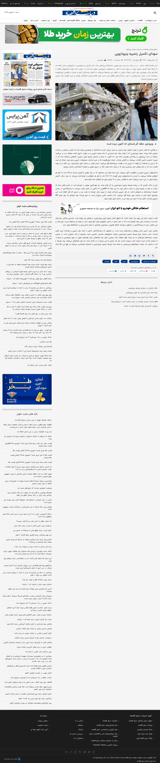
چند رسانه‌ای (45, 20)
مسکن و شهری (129, 20)
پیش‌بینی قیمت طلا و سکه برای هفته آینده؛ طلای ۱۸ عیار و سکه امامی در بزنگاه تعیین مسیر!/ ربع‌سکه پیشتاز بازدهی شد (29, 308)
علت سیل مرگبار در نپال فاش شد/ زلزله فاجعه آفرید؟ (33, 314)
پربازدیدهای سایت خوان (27, 206)
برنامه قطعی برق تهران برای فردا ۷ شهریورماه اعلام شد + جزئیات (29, 278)
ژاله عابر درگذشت (46, 342)
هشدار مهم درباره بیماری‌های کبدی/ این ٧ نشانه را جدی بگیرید (30, 351)
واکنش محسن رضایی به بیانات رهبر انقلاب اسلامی (34, 628)
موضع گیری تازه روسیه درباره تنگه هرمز (38, 260)
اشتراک (80, 729)
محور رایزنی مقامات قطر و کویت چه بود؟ (37, 580)
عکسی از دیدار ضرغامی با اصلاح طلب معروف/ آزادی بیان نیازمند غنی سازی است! (28, 501)
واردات (106, 261)
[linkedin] (139, 256)
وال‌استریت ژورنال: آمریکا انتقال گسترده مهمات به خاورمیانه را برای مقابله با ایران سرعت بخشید (28, 482)
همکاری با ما (78, 738)
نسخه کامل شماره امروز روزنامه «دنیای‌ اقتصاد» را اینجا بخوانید (27, 89)
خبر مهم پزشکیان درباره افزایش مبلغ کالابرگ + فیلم (34, 535)
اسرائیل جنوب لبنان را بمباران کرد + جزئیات (37, 584)
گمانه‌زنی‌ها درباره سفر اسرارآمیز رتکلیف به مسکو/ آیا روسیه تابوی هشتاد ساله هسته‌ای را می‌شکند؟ (29, 540)
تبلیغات (80, 725)
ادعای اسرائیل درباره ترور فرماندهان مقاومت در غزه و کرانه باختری (29, 694)
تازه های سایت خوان (27, 414)
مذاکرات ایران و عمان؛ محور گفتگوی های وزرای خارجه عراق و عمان (28, 615)
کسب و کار (34, 20)
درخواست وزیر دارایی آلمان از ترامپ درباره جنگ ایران (33, 526)
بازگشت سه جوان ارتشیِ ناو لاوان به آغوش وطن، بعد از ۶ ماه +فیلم (28, 318)
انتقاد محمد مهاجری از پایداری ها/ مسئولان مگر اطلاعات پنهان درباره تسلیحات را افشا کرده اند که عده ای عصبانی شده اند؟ (28, 552)
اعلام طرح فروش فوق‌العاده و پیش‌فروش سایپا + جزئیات (32, 283)
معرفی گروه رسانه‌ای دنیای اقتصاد (140, 721)
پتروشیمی (134, 261)
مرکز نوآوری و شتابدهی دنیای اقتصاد (104, 729)
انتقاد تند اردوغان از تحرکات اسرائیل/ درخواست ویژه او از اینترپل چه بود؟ (28, 437)
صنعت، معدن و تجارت (107, 20)
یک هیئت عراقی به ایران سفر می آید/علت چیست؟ (34, 521)
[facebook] (148, 256)
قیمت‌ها (62, 20)
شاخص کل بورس (57, 3)
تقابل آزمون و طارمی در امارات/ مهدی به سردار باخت (33, 633)
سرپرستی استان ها (76, 734)
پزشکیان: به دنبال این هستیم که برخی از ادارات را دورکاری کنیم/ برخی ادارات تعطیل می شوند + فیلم (27, 289)
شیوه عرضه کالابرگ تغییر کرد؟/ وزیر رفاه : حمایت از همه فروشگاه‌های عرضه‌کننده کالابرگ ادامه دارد (27, 254)
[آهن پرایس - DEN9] (27, 124)
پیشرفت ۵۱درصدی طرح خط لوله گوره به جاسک (141, 306)
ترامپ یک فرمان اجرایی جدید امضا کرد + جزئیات (34, 619)
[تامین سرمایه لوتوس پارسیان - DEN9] (27, 159)
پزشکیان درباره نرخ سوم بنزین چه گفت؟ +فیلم (35, 698)
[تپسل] (62, 204)
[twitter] (144, 256)
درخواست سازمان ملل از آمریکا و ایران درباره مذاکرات (33, 638)
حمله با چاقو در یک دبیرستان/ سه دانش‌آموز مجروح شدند (31, 677)
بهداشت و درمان (149, 261)
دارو (124, 261)
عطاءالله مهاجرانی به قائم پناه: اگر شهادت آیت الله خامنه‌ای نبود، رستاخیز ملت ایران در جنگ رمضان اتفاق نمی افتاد (29, 494)
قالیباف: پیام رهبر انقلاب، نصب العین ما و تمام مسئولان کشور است (28, 682)
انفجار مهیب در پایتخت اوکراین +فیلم (38, 673)
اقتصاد (140, 20)
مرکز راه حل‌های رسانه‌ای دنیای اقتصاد (104, 740)
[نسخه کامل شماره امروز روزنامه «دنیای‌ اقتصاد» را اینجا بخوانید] (27, 68)
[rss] (80, 752)
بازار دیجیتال (92, 20)
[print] (130, 256)
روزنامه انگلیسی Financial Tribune (105, 745)
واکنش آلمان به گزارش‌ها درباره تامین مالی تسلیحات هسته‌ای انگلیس (27, 642)
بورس (120, 20)
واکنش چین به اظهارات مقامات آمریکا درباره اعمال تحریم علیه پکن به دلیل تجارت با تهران (28, 324)
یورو (131, 3)
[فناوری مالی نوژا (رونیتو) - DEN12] (27, 389)
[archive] (66, 752)
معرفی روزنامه (43, 721)
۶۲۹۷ (149, 60)
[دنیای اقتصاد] (80, 13)
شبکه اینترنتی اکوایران (144, 729)
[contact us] (71, 752)
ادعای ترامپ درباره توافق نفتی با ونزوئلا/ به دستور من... (32, 530)
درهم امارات (108, 3)
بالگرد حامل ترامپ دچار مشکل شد (39, 365)
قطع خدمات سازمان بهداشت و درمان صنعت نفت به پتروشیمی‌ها (134, 301)
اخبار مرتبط (106, 282)
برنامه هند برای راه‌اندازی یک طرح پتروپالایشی (142, 292)
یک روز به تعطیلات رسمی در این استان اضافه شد (34, 432)
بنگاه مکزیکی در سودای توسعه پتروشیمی (143, 288)
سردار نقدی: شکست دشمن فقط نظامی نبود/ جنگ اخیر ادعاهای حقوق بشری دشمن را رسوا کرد (29, 609)
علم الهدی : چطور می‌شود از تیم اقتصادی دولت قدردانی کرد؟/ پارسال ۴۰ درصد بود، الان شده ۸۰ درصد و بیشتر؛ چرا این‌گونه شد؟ (27, 331)
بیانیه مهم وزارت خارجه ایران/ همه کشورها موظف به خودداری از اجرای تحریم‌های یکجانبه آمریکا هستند (29, 265)
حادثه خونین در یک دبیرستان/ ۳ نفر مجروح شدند (34, 337)
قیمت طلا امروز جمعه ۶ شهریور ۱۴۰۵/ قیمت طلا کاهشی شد (30, 222)
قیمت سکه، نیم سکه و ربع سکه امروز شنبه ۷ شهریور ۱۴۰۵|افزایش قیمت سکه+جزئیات (28, 444)
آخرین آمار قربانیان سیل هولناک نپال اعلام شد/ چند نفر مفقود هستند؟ (30, 590)
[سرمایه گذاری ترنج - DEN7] (80, 34)
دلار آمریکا (27, 3)
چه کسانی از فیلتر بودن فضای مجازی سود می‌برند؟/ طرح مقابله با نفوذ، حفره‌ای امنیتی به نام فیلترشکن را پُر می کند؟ (28, 468)
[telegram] (135, 256)
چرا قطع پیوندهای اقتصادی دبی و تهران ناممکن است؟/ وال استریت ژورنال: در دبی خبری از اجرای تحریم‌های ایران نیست (28, 566)
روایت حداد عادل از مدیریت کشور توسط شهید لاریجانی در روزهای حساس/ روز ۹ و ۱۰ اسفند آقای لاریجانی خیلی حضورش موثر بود (28, 272)
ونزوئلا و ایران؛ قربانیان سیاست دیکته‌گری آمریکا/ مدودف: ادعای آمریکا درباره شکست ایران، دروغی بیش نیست (27, 597)
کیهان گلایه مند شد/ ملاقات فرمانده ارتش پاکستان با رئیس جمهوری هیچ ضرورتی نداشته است (28, 475)
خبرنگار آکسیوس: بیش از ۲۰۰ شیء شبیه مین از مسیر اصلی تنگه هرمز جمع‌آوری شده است (27, 515)
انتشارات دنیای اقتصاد (109, 721)
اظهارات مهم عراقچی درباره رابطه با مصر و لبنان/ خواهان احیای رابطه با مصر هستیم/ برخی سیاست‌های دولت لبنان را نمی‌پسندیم (28, 425)
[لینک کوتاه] (153, 256)
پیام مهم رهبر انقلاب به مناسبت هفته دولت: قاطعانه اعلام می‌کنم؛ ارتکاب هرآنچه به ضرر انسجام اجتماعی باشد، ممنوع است (28, 296)
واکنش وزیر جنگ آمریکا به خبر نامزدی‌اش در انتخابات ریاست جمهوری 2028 (27, 508)
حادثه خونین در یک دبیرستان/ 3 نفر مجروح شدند (34, 603)
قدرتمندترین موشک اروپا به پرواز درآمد (38, 346)
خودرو (83, 20)
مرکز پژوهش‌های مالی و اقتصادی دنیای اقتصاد (103, 735)
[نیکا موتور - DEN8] (27, 99)
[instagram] (93, 752)
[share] (75, 752)
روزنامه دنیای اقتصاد (145, 725)
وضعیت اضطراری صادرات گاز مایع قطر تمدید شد (35, 488)
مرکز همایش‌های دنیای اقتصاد (106, 725)
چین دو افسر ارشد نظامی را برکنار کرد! (38, 652)
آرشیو (54, 20)
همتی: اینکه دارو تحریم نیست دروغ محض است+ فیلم (138, 297)
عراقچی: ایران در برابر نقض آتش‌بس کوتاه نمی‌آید (34, 647)
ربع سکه (154, 3)
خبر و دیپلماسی (151, 20)
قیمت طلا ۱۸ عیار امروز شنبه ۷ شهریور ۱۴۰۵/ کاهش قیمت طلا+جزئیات (31, 456)
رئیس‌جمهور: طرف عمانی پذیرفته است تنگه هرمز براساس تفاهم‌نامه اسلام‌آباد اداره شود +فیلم (28, 688)
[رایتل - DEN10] (27, 190)
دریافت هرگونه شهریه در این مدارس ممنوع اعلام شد (33, 420)
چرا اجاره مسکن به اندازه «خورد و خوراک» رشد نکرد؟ (33, 547)
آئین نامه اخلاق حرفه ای (39, 729)
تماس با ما (79, 721)
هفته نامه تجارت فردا (145, 734)
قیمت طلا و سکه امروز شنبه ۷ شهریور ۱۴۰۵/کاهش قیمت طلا (30, 462)
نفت (115, 261)
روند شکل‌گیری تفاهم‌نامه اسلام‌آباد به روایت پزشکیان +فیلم (31, 703)
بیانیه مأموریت (42, 725)
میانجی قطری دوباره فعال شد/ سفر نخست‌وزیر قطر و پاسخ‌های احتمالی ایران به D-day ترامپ (29, 667)
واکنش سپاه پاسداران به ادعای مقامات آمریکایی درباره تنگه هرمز (29, 624)
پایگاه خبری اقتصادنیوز (144, 738)
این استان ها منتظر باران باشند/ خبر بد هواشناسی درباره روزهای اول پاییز (28, 559)
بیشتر (25, 20)
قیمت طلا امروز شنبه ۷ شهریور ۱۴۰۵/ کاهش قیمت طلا (32, 450)
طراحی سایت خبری (12, 759)
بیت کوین (85, 3)
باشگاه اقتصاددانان (73, 20)
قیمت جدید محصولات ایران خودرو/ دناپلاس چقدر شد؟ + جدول (29, 302)
